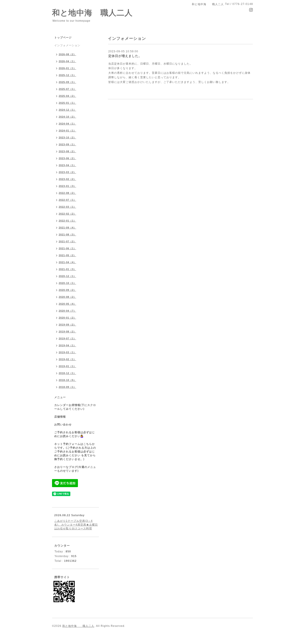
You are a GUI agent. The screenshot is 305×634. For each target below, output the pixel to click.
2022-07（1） (67, 200)
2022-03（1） (67, 206)
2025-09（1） (67, 82)
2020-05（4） (67, 303)
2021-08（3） (67, 234)
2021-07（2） (67, 241)
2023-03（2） (67, 172)
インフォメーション (67, 45)
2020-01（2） (67, 317)
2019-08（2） (67, 331)
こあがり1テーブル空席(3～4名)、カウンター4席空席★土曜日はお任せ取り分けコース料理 (76, 524)
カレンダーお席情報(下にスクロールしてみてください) (75, 407)
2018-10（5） (67, 380)
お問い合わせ (63, 424)
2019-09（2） (67, 324)
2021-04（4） (67, 262)
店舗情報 (60, 416)
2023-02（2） (67, 179)
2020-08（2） (67, 297)
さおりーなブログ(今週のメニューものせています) (75, 468)
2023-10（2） (67, 137)
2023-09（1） (67, 144)
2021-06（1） (67, 248)
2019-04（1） (67, 345)
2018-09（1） (67, 387)
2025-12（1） (67, 75)
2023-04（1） (67, 165)
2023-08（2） (67, 151)
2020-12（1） (67, 276)
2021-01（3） (67, 269)
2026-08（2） (67, 54)
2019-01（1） (67, 366)
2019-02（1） (67, 359)
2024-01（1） (67, 130)
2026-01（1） (67, 68)
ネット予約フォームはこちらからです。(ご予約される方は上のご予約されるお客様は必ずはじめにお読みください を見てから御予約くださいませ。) (75, 451)
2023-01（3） (67, 186)
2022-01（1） (67, 220)
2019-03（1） (67, 352)
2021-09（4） (67, 227)
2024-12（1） (67, 109)
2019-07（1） (67, 338)
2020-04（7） (67, 310)
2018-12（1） (67, 373)
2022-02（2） (67, 213)
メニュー (60, 397)
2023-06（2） (67, 158)
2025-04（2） (67, 96)
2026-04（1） (67, 61)
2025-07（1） (67, 89)
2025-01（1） (67, 102)
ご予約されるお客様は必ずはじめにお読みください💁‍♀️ (74, 434)
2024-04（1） (67, 123)
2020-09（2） (67, 290)
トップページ (63, 37)
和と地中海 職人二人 (92, 12)
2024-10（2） (67, 116)
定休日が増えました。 (125, 56)
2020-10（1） (67, 283)
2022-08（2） (67, 193)
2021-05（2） (67, 255)
